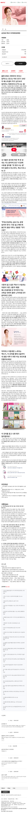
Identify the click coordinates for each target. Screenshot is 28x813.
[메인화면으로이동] (3, 2)
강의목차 (13, 71)
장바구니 (7, 63)
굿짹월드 (8, 788)
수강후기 (21, 71)
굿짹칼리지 (3, 788)
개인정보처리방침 (11, 798)
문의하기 (5, 792)
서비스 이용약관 (4, 798)
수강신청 (20, 63)
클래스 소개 (5, 71)
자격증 (14, 788)
